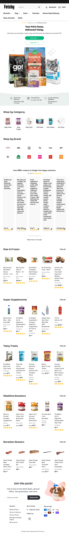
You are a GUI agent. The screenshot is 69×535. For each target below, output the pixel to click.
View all (63, 249)
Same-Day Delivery (51, 13)
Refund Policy (14, 509)
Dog (17, 13)
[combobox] (29, 7)
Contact (35, 13)
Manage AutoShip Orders (15, 518)
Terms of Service (15, 512)
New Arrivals (9, 18)
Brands (6, 13)
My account (13, 522)
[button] (7, 283)
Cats (25, 13)
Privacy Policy (14, 515)
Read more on (34, 240)
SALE (20, 18)
